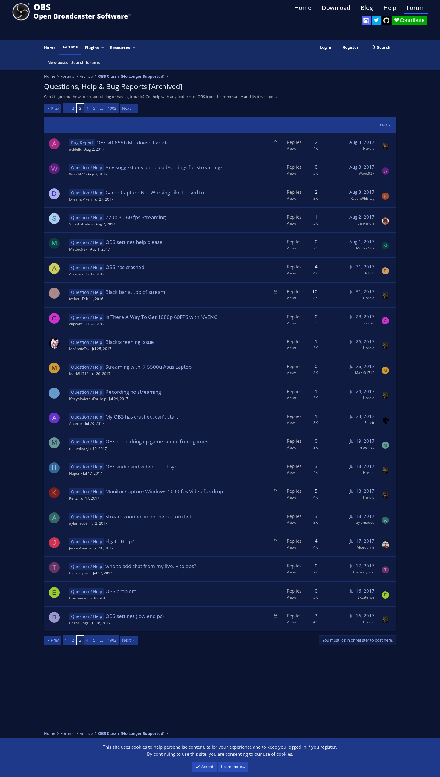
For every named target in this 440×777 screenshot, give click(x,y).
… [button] (101, 108)
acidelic (75, 149)
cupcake (76, 323)
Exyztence (77, 598)
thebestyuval (79, 573)
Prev (55, 108)
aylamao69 (78, 523)
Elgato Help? (119, 541)
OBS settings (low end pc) (134, 616)
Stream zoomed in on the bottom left (148, 516)
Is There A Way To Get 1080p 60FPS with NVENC (161, 317)
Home (302, 8)
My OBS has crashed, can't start (141, 416)
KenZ (73, 498)
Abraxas (76, 274)
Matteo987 (78, 249)
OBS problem (120, 591)
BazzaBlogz (79, 622)
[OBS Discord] (366, 20)
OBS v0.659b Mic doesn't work (131, 142)
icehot (74, 298)
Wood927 (77, 174)
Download (336, 8)
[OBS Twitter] (376, 20)
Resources (120, 47)
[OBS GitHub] (386, 20)
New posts (58, 62)
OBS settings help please (134, 242)
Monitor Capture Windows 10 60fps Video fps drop (164, 491)
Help (389, 8)
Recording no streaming (133, 391)
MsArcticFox (79, 348)
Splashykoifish (81, 224)
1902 (112, 108)
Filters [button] (381, 125)
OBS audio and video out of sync (142, 466)
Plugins (92, 47)
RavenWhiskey (362, 198)
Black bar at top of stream (135, 291)
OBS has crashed (124, 267)
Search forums (85, 62)
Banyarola (365, 223)
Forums (70, 47)
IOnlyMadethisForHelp (87, 398)
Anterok (75, 423)
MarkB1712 (79, 373)
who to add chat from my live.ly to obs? (150, 566)
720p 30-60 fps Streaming (135, 217)
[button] (103, 47)
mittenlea (77, 448)
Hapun (74, 473)
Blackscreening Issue (129, 341)
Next (126, 108)
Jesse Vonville (80, 548)
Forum (416, 8)
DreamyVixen (80, 199)
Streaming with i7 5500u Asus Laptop (148, 366)
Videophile (365, 547)
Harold (368, 148)
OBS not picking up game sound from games (156, 441)
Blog (367, 8)
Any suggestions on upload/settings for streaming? (163, 167)
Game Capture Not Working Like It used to (154, 192)
